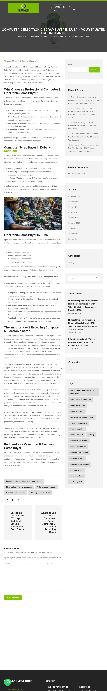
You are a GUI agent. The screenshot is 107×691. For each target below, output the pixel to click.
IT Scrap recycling (77, 458)
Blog (26, 36)
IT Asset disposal (76, 435)
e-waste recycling (77, 411)
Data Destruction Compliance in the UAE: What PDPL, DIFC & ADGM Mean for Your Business (83, 137)
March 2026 (75, 223)
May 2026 (74, 212)
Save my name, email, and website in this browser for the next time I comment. (33, 558)
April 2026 (74, 218)
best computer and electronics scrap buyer (24, 481)
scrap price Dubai (76, 476)
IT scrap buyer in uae (78, 447)
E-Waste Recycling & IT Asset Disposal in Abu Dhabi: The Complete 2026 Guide (82, 125)
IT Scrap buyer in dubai (46, 487)
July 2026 (74, 201)
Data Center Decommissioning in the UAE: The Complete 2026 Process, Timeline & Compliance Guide (83, 148)
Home (20, 36)
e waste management (78, 423)
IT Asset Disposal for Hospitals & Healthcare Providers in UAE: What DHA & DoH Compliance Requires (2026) (83, 100)
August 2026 (75, 196)
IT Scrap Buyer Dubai (16, 690)
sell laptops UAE (76, 482)
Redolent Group (76, 470)
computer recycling (77, 405)
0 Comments (34, 61)
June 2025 (75, 239)
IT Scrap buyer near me (15, 493)
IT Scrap (91, 435)
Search (71, 64)
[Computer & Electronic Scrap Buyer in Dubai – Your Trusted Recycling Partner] (7, 500)
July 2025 (74, 234)
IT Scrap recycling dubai (40, 493)
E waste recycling (76, 429)
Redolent (10, 151)
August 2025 (75, 228)
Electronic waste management (19, 487)
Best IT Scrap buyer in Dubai (80, 400)
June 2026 (75, 207)
